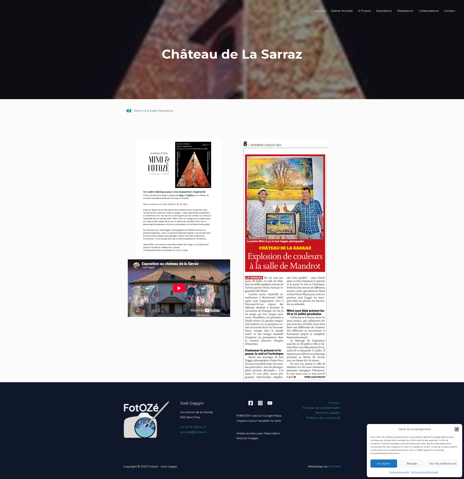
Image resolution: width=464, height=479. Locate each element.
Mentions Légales (327, 412)
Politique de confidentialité (424, 472)
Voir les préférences (443, 463)
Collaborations (428, 10)
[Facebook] (250, 403)
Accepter (383, 463)
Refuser (412, 463)
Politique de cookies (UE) (323, 417)
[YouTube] (269, 403)
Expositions (384, 10)
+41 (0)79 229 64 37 (193, 427)
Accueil (320, 10)
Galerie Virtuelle (342, 10)
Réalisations (405, 10)
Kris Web (334, 466)
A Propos (364, 10)
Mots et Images (247, 438)
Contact (449, 10)
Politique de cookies (399, 472)
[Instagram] (260, 403)
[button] (457, 429)
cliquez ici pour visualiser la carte (259, 420)
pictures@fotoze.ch (193, 432)
